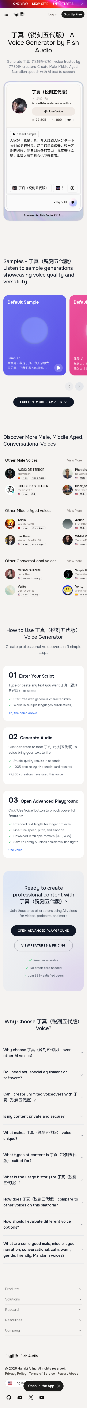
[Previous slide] (69, 386)
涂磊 (77, 358)
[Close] (82, 4)
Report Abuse (67, 1373)
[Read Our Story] (43, 4)
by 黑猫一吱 (40, 98)
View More (74, 460)
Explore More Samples (41, 402)
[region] (36, 188)
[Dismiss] (58, 1386)
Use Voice (56, 111)
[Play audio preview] (58, 368)
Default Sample (26, 134)
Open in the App (41, 1386)
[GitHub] (9, 1397)
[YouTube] (42, 1397)
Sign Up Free (73, 14)
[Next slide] (79, 386)
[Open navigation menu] (6, 14)
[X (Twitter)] (31, 1397)
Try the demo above (22, 713)
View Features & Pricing (43, 945)
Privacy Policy (15, 1373)
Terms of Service (42, 1373)
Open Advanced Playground (43, 931)
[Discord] (20, 1397)
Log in (53, 14)
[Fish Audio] (18, 14)
